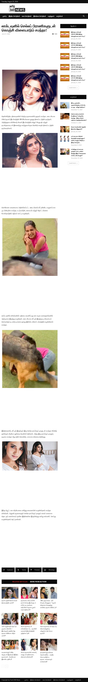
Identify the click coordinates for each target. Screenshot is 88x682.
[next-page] (6, 666)
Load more (72, 88)
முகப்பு (5, 16)
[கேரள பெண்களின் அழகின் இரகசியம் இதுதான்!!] (64, 129)
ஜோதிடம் (73, 26)
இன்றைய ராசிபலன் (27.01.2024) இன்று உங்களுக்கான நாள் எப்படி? (78, 45)
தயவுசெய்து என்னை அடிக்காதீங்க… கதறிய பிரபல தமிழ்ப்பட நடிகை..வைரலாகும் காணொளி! (47, 657)
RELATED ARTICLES (19, 582)
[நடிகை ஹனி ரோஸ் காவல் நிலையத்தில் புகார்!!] (10, 593)
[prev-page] (3, 666)
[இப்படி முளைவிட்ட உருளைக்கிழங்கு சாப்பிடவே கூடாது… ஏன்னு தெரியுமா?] (64, 105)
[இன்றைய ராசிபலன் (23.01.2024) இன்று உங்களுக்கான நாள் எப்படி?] (64, 67)
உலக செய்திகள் (26, 16)
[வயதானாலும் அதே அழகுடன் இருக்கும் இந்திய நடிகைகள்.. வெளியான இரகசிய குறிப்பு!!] (10, 644)
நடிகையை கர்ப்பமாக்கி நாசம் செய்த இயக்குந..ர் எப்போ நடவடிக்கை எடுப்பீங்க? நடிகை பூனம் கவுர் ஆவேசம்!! (28, 605)
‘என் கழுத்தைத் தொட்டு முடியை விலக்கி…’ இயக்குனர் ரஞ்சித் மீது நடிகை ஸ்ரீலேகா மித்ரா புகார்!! (9, 631)
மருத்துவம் (51, 16)
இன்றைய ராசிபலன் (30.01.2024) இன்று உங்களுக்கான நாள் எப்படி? (78, 34)
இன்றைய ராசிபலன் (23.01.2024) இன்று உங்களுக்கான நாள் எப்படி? (78, 67)
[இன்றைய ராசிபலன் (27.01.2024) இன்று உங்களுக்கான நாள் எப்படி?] (64, 45)
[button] (83, 16)
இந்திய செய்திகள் (14, 16)
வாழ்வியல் (59, 16)
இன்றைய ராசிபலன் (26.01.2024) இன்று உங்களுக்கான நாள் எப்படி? (78, 56)
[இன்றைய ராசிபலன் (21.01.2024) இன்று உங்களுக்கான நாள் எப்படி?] (64, 78)
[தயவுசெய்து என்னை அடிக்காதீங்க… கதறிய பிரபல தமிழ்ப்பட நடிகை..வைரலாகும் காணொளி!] (48, 645)
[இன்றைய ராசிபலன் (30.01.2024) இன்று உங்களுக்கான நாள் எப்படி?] (64, 34)
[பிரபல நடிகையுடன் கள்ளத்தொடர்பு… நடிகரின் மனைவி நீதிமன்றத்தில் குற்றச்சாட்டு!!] (29, 619)
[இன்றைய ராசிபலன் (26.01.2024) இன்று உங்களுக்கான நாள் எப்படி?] (64, 56)
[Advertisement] (59, 8)
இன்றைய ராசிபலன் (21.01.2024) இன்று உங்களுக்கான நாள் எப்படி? (78, 78)
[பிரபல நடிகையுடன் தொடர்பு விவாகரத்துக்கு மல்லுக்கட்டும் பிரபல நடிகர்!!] (48, 619)
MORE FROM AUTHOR (38, 582)
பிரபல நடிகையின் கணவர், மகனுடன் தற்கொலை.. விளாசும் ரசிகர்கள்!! (29, 654)
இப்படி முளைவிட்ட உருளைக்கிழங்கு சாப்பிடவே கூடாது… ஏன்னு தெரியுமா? (78, 105)
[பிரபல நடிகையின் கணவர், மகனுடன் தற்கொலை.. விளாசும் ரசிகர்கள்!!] (29, 644)
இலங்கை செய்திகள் (39, 16)
